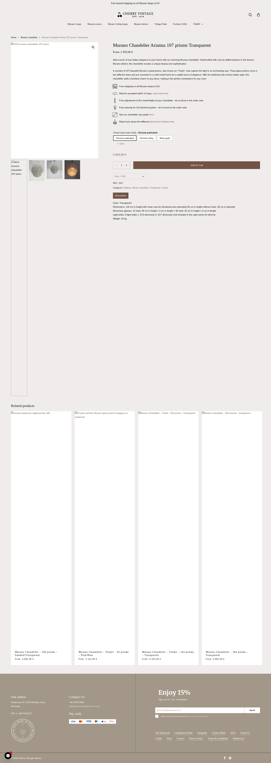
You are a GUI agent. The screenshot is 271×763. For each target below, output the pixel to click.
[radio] (125, 138)
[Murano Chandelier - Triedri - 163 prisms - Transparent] (168, 529)
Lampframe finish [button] (183, 732)
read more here (160, 93)
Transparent (155, 188)
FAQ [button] (232, 732)
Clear (122, 144)
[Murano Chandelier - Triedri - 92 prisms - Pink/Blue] (105, 529)
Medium (127, 188)
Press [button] (169, 738)
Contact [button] (180, 738)
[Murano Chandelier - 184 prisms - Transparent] (232, 529)
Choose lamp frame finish (124, 133)
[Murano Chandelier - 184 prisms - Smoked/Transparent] (41, 529)
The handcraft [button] (162, 732)
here (151, 114)
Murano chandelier (29, 37)
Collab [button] (158, 738)
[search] (250, 14)
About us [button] (245, 732)
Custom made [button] (219, 732)
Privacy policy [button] (196, 738)
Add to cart (196, 165)
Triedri (165, 188)
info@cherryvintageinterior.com (84, 706)
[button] (93, 47)
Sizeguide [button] (202, 732)
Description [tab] (120, 195)
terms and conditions (197, 716)
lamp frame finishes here (162, 121)
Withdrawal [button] (238, 738)
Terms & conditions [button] (218, 738)
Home (13, 37)
